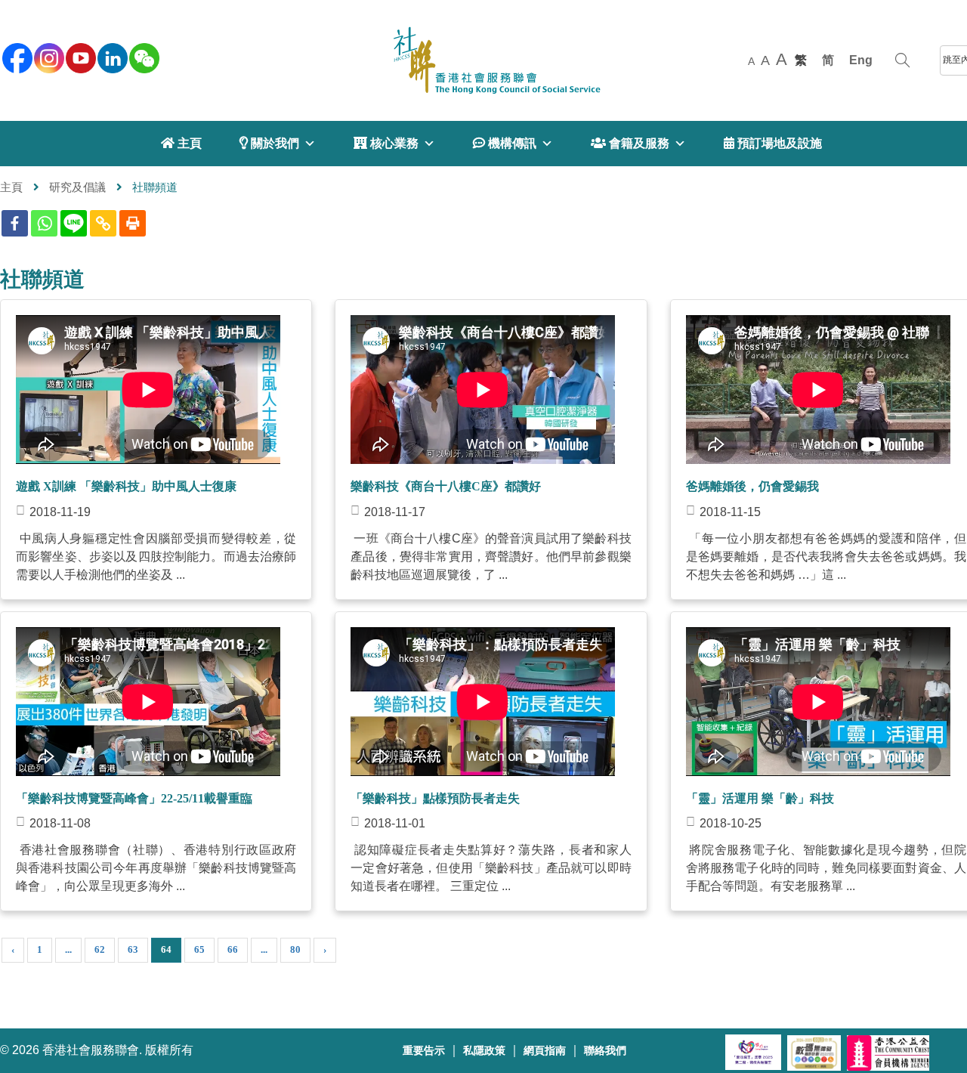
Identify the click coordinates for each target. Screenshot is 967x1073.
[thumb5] (818, 779)
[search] (902, 60)
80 (295, 949)
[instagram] (47, 56)
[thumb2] (818, 467)
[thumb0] (148, 467)
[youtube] (79, 56)
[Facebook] (15, 223)
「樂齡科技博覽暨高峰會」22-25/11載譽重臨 (134, 798)
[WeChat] (142, 56)
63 (133, 949)
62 (99, 949)
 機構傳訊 (504, 143)
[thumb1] (483, 467)
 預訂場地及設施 (773, 143)
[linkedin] (111, 56)
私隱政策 (484, 1050)
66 (232, 949)
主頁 (11, 187)
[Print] (132, 223)
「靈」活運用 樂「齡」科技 (760, 798)
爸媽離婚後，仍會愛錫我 (752, 486)
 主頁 (181, 143)
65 (199, 949)
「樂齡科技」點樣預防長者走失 (435, 798)
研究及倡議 (77, 187)
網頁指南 (545, 1050)
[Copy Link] (103, 223)
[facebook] (15, 56)
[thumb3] (148, 779)
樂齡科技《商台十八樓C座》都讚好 (446, 486)
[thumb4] (483, 779)
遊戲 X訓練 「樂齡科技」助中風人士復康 (126, 486)
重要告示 (424, 1050)
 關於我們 (269, 143)
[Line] (73, 223)
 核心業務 (386, 143)
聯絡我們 (605, 1050)
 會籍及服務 (630, 143)
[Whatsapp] (44, 223)
